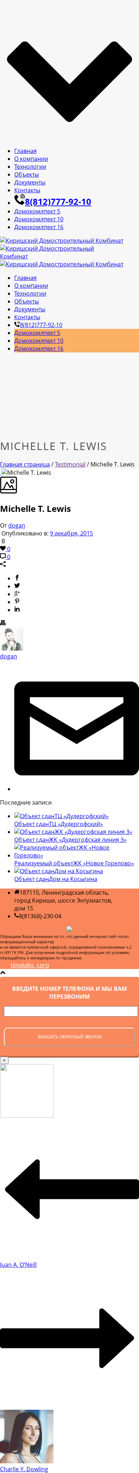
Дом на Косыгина (55, 879)
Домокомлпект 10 (38, 219)
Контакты (27, 190)
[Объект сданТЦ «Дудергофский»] (61, 816)
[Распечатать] (3, 623)
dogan (16, 525)
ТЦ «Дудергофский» (58, 824)
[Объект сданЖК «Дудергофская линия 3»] (73, 832)
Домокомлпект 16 (38, 227)
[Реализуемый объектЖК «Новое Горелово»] (76, 855)
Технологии (30, 166)
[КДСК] (61, 252)
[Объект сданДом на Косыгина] (58, 871)
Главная (25, 151)
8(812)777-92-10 (58, 201)
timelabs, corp (30, 965)
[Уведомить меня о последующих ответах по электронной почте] (76, 789)
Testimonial (70, 464)
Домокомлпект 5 (37, 211)
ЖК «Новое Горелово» (74, 863)
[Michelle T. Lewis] (0, 472)
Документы (29, 182)
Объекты (26, 174)
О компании (31, 159)
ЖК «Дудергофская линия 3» (70, 840)
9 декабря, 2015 (71, 533)
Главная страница (25, 464)
